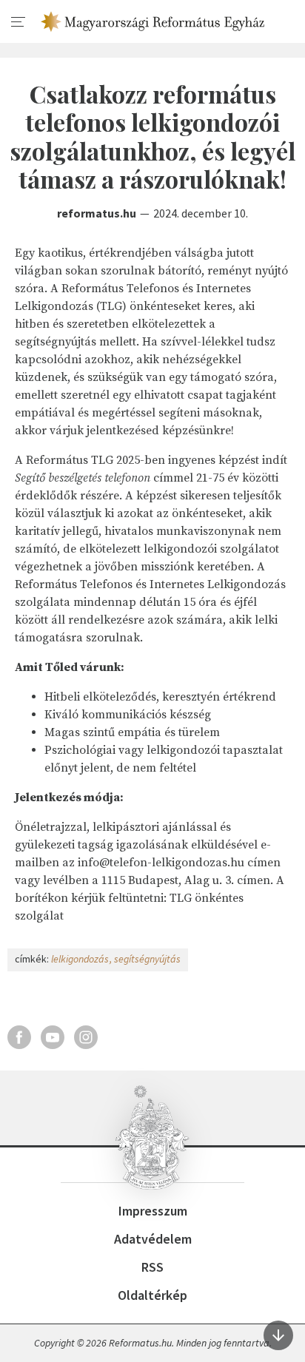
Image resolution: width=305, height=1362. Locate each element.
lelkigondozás (80, 958)
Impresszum (152, 1210)
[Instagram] (86, 1037)
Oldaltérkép (152, 1295)
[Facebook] (19, 1037)
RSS (152, 1266)
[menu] (18, 22)
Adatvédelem (153, 1238)
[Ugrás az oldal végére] (278, 1335)
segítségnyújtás (147, 958)
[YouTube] (52, 1037)
